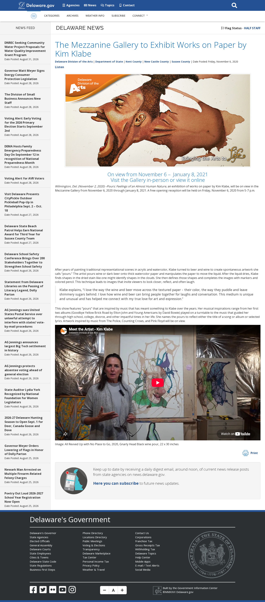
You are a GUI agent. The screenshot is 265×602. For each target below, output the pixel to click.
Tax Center (89, 557)
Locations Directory (95, 537)
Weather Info (95, 15)
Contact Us (142, 533)
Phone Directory (93, 533)
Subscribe (118, 15)
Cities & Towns (39, 557)
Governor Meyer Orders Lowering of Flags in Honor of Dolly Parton (24, 450)
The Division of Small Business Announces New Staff (23, 98)
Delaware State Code (43, 561)
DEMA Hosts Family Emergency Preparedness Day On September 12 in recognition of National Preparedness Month (23, 154)
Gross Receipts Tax (147, 545)
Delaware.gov (184, 592)
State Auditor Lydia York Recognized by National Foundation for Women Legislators (22, 396)
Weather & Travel (94, 569)
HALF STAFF (252, 28)
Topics (109, 5)
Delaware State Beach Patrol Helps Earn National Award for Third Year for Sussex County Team (24, 232)
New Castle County (156, 61)
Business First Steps (42, 569)
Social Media (142, 569)
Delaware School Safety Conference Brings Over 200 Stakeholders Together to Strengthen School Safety (25, 260)
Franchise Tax (143, 541)
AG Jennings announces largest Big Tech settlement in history (25, 346)
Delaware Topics (145, 553)
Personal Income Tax (96, 561)
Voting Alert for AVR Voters (24, 178)
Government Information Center (198, 588)
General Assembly (41, 545)
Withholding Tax (145, 549)
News (91, 5)
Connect (138, 15)
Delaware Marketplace (97, 553)
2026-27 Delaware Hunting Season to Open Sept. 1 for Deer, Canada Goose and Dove (24, 424)
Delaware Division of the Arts (74, 61)
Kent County (134, 61)
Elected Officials (40, 541)
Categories (51, 15)
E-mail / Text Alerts (147, 565)
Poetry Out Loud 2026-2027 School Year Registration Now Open (24, 497)
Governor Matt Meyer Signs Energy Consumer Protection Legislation (25, 75)
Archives (72, 15)
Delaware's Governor (43, 533)
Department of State (109, 61)
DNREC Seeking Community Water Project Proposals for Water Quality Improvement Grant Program (25, 49)
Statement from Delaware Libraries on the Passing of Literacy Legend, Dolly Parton (24, 288)
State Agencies (39, 537)
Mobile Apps (143, 561)
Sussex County (181, 61)
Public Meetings (92, 541)
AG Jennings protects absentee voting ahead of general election (23, 370)
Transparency (91, 549)
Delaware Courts (40, 549)
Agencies (73, 5)
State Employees (40, 553)
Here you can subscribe (116, 483)
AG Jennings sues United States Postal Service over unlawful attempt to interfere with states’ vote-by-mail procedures (25, 318)
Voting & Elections (94, 545)
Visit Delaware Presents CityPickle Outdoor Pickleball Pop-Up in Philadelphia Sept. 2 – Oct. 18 (23, 202)
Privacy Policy (91, 565)
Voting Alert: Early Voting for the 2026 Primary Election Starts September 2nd (24, 124)
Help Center (142, 557)
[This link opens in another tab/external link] (21, 5)
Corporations (143, 537)
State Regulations (41, 565)
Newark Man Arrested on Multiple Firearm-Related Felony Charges (23, 474)
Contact (128, 5)
